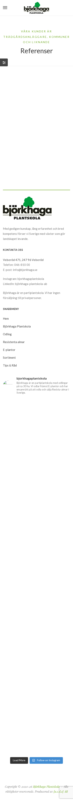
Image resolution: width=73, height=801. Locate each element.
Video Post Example (27, 134)
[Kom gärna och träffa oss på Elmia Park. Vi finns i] (36, 537)
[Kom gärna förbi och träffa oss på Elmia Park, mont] (36, 418)
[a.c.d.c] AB (61, 791)
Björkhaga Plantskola (46, 787)
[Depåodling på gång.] (36, 655)
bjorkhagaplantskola (31, 278)
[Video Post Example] (36, 97)
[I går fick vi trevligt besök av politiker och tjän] (36, 497)
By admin (23, 158)
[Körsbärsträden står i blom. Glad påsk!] (36, 576)
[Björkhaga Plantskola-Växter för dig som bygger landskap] (36, 8)
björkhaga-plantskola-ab (31, 284)
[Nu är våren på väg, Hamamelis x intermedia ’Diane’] (36, 735)
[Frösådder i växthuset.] (36, 616)
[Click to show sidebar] (4, 62)
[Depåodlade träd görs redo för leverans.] (36, 457)
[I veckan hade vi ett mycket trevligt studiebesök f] (36, 695)
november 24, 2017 (21, 125)
